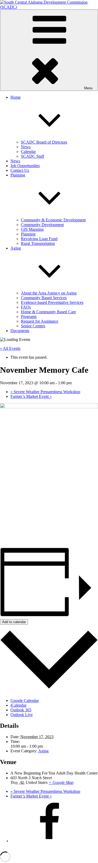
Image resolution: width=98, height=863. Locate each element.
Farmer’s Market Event (31, 396)
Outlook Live (21, 714)
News (26, 147)
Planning (28, 234)
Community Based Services (44, 297)
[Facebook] (49, 841)
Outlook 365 (20, 710)
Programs (29, 316)
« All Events (10, 348)
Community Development (42, 224)
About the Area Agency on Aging (49, 293)
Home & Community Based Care (48, 312)
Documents (19, 330)
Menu (88, 88)
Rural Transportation (38, 243)
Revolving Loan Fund (39, 239)
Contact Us (19, 170)
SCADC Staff (32, 156)
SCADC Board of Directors (44, 142)
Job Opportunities (25, 165)
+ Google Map (61, 782)
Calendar (28, 151)
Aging (43, 751)
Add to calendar (14, 622)
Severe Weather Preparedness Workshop (45, 391)
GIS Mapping (32, 229)
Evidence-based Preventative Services (52, 302)
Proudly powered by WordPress (20, 849)
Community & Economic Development (53, 220)
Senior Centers (33, 326)
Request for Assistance (39, 321)
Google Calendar (24, 700)
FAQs (26, 307)
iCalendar (18, 705)
